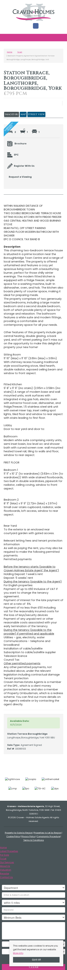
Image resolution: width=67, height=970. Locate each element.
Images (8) (11, 114)
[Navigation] (7, 38)
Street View (36, 114)
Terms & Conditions (33, 840)
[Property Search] (60, 38)
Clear (33, 967)
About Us (5, 866)
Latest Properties (9, 851)
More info (18, 953)
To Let (3, 858)
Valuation (5, 869)
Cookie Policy (13, 836)
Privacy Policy (28, 836)
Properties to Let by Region (47, 832)
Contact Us (6, 877)
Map (23, 114)
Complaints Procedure (48, 836)
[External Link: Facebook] (35, 26)
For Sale (4, 855)
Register (4, 873)
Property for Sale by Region (19, 832)
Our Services (7, 862)
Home (3, 847)
